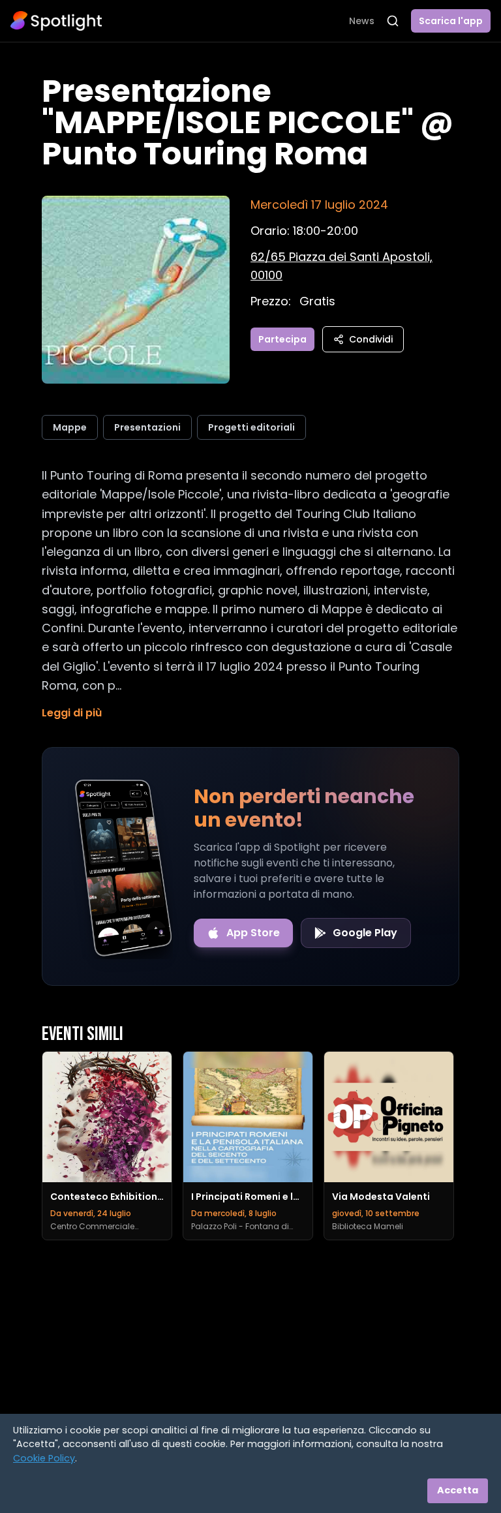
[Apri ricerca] (393, 21)
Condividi (371, 339)
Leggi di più (72, 712)
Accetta (457, 1490)
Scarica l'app (451, 20)
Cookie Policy (44, 1458)
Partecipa (282, 339)
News (361, 20)
